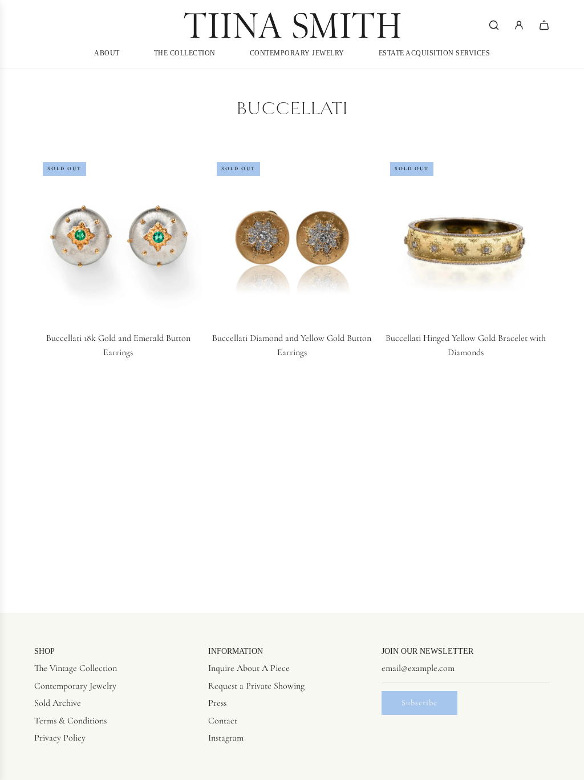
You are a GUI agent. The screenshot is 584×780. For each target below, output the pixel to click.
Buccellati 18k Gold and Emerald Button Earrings (118, 345)
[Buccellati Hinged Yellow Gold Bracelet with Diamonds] (466, 238)
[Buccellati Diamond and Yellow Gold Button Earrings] (292, 238)
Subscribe (419, 702)
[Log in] (519, 25)
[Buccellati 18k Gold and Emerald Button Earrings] (118, 238)
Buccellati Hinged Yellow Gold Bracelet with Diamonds (466, 345)
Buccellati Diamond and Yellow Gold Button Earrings (291, 345)
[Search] (493, 25)
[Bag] (544, 25)
